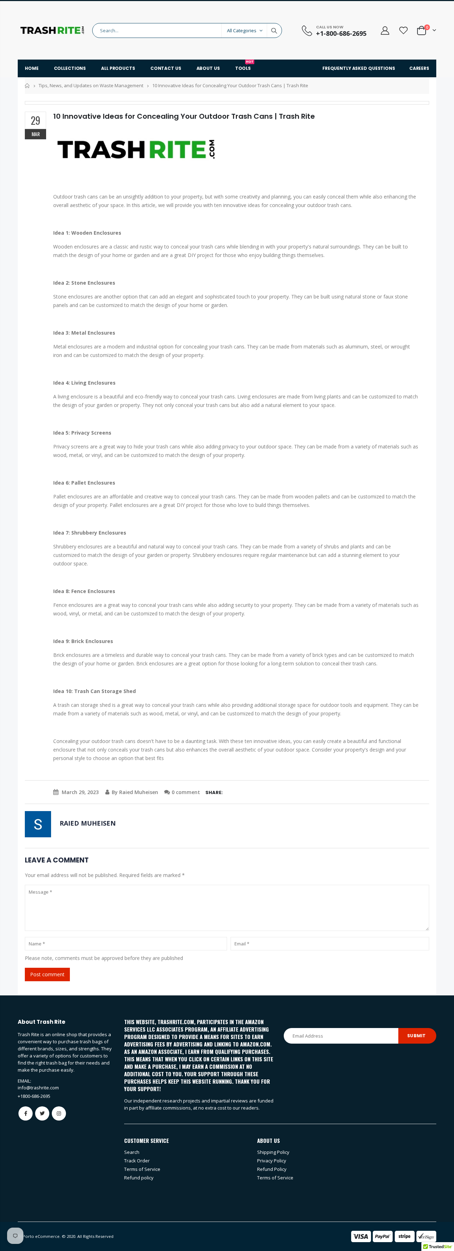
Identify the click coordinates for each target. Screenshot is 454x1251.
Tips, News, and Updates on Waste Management (91, 85)
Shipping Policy (273, 1152)
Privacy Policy (271, 1160)
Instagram (59, 1113)
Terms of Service (142, 1169)
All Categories (241, 30)
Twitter (42, 1113)
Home (27, 85)
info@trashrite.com (38, 1087)
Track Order (137, 1160)
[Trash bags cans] (138, 149)
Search (274, 30)
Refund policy (139, 1177)
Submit (416, 1036)
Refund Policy (272, 1169)
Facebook (25, 1113)
